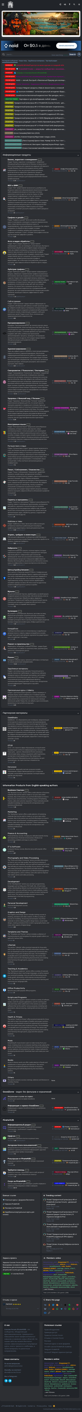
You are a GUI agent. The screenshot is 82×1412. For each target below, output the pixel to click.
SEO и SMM (13, 185)
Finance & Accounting (17, 833)
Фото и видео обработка (19, 241)
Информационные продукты (17, 154)
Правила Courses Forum (53, 1335)
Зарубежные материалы (18, 668)
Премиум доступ (50, 1332)
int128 (73, 1150)
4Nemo (67, 1049)
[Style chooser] (79, 4)
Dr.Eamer (68, 678)
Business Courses (16, 790)
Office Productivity (16, 988)
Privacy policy (42, 1406)
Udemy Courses (71, 698)
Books (10, 1060)
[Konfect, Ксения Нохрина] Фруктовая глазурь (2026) (34, 137)
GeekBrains (13, 717)
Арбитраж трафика (16, 269)
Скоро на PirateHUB (17, 1181)
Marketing (12, 812)
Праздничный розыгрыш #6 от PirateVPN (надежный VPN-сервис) (40, 114)
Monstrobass (69, 920)
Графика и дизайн (16, 217)
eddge (68, 1174)
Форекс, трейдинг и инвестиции (22, 535)
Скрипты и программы (18, 500)
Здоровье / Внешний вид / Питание (24, 398)
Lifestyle (11, 945)
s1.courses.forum (17, 1274)
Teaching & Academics (18, 969)
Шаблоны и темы (15, 521)
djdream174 (68, 730)
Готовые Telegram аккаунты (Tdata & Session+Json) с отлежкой (40, 88)
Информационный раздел (19, 1125)
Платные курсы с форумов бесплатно (19, 1200)
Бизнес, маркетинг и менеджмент (22, 159)
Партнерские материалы (15, 712)
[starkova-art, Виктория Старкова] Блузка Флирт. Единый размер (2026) (44, 144)
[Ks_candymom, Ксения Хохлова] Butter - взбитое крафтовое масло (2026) (40, 129)
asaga (67, 799)
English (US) (21, 1406)
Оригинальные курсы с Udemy (21, 690)
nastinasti (68, 773)
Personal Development (18, 903)
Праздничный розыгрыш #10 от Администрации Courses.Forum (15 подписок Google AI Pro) (40, 110)
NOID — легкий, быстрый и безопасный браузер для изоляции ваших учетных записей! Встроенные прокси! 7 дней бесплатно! (41, 80)
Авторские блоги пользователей (22, 1145)
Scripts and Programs (17, 997)
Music (10, 1040)
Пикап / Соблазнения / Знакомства (24, 469)
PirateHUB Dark (8, 1406)
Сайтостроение (14, 301)
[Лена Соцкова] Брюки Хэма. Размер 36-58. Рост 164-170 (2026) (44, 140)
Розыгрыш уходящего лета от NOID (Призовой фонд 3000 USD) (39, 122)
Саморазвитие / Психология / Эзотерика (26, 370)
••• (38, 1309)
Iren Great (73, 433)
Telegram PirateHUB (51, 1349)
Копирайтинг (13, 628)
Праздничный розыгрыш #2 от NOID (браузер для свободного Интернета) (40, 118)
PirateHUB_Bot (73, 1163)
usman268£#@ (69, 1027)
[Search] (74, 4)
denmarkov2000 (76, 1129)
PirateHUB (8, 1120)
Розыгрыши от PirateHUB (19, 1158)
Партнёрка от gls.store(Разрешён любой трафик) (38, 99)
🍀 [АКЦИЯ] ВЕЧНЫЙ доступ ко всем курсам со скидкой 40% (39, 65)
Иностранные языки (17, 424)
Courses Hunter (71, 868)
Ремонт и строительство (18, 644)
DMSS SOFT (74, 509)
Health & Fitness (15, 1017)
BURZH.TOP (75, 1139)
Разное (11, 657)
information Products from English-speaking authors (30, 785)
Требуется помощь (16, 1170)
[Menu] (2, 4)
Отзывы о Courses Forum (54, 1338)
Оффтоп (11, 1136)
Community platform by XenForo (61, 1409)
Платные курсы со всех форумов (57, 1344)
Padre (72, 254)
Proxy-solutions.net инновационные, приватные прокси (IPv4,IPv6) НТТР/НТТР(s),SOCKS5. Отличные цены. (41, 76)
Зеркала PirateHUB (12, 1204)
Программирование (16, 323)
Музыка (11, 591)
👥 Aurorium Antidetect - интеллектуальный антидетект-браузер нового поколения (41, 91)
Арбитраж (64, 55)
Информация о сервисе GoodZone (23, 1105)
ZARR (70, 284)
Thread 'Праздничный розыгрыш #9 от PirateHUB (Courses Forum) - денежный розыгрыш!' (61, 1201)
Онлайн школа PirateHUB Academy (57, 1346)
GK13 (72, 334)
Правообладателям (51, 1330)
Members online (53, 1258)
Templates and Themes (18, 932)
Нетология (12, 767)
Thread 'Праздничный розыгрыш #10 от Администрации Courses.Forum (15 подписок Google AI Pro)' (62, 1214)
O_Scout (68, 838)
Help (50, 1406)
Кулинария (12, 611)
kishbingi (68, 821)
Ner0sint (9, 1304)
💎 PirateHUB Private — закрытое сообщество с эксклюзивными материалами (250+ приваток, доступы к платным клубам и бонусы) (41, 69)
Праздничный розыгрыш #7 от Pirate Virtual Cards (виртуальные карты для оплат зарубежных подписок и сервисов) (40, 125)
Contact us (31, 1406)
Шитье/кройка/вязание (18, 570)
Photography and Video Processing (23, 858)
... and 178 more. (48, 1289)
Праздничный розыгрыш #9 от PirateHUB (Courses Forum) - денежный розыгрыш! (40, 103)
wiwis (67, 310)
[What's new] (69, 4)
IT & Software (14, 847)
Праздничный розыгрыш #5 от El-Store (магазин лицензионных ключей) (40, 107)
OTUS (10, 745)
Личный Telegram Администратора (58, 1352)
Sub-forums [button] (20, 181)
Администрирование (17, 349)
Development (14, 881)
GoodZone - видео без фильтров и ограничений (27, 1091)
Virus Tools (68, 851)
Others (11, 1077)
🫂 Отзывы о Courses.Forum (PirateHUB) (30, 73)
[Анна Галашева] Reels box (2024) (27, 133)
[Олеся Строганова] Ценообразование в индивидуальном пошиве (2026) (44, 148)
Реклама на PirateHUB (13, 1208)
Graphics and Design (17, 912)
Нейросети (12, 548)
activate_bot (68, 937)
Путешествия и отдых (17, 446)
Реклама (47, 1341)
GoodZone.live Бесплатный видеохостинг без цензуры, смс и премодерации (41, 95)
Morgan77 (67, 891)
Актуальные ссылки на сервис (20, 1096)
